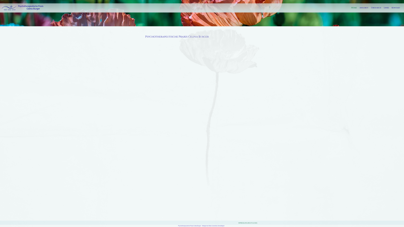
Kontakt (396, 8)
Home (354, 8)
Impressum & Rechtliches (247, 223)
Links (386, 8)
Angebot (363, 8)
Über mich (376, 8)
